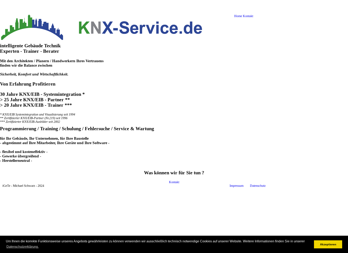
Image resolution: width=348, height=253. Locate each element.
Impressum (237, 185)
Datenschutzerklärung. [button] (22, 246)
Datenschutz (258, 185)
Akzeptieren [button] (328, 244)
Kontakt (174, 182)
